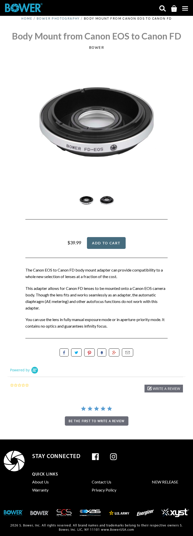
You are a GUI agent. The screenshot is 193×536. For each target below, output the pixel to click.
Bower (96, 47)
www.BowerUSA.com (117, 529)
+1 (114, 352)
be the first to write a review (97, 421)
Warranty (40, 489)
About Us (40, 481)
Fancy (101, 352)
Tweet (76, 352)
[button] (163, 388)
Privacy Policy (104, 489)
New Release (165, 481)
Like (64, 352)
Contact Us (101, 481)
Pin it (89, 352)
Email (127, 352)
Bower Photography (58, 18)
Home (26, 18)
